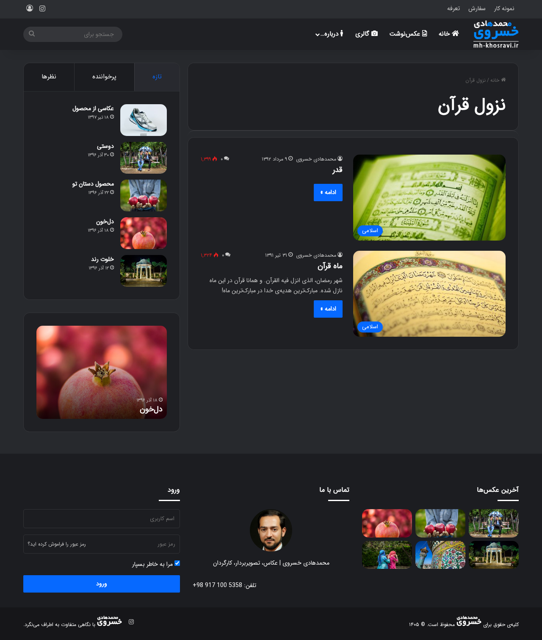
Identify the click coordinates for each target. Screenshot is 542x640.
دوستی (105, 146)
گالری (363, 34)
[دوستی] (143, 158)
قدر (338, 170)
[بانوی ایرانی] (387, 555)
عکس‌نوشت (406, 34)
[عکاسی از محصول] (143, 120)
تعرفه (453, 8)
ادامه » (328, 192)
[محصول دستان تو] (143, 195)
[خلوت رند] (143, 271)
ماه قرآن (330, 266)
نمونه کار (504, 8)
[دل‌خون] (143, 233)
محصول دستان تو (93, 183)
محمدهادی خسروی (316, 159)
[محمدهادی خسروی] (496, 34)
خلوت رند (102, 259)
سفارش (477, 8)
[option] (101, 372)
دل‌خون (105, 221)
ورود (101, 583)
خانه (445, 34)
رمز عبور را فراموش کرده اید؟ (57, 544)
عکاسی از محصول (93, 108)
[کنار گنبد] (440, 555)
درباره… (330, 34)
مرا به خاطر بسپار (153, 564)
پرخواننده (104, 77)
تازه (157, 77)
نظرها (48, 77)
